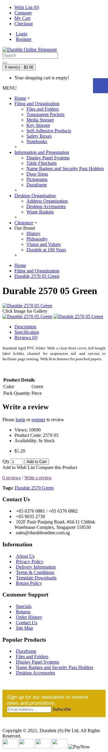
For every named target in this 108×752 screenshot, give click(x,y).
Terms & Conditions (35, 572)
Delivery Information (36, 566)
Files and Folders (42, 109)
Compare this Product (56, 467)
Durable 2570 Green (34, 487)
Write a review (38, 477)
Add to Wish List (18, 467)
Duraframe (36, 184)
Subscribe (61, 709)
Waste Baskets (40, 211)
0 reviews (11, 477)
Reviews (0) (26, 337)
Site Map (24, 628)
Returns (23, 611)
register (38, 419)
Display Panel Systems (48, 157)
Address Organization (47, 201)
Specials (24, 606)
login (20, 419)
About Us (25, 556)
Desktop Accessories (46, 206)
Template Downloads (36, 577)
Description (25, 326)
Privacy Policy (30, 561)
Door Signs (37, 173)
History (33, 233)
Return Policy (29, 583)
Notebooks (36, 141)
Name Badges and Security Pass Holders (65, 168)
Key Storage (38, 125)
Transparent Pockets (45, 114)
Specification (26, 332)
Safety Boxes (39, 136)
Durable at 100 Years (46, 249)
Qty (6, 461)
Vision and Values (43, 244)
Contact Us (26, 622)
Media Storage (40, 119)
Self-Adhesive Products (48, 130)
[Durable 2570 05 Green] (27, 305)
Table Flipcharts (41, 163)
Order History (29, 617)
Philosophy (37, 238)
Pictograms (36, 179)
